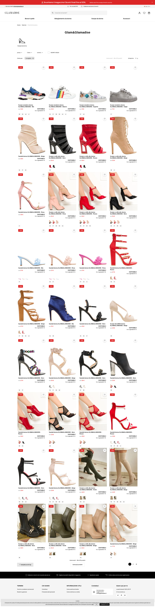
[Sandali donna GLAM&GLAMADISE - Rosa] (20, 278)
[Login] (139, 13)
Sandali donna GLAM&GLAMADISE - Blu (30, 268)
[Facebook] (118, 595)
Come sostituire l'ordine (73, 589)
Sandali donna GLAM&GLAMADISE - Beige (31, 156)
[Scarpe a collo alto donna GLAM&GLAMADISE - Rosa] (57, 222)
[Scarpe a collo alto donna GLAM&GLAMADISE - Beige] (81, 498)
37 (53, 114)
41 (28, 114)
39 (22, 114)
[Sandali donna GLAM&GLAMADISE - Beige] (111, 278)
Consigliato (29, 58)
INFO (93, 604)
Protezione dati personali (48, 592)
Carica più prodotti (77, 564)
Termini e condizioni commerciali (25, 589)
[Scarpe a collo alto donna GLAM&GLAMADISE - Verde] (84, 498)
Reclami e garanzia (22, 592)
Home (18, 25)
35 (80, 336)
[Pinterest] (121, 595)
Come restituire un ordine (73, 592)
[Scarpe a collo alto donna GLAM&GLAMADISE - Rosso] (50, 166)
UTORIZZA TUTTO (104, 604)
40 (25, 114)
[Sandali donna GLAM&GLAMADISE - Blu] (27, 278)
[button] (152, 2)
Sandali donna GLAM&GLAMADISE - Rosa (31, 212)
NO (96, 604)
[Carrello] (149, 13)
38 (19, 114)
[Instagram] (125, 595)
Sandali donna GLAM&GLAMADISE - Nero (92, 324)
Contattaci (45, 589)
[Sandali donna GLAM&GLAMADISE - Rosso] (115, 278)
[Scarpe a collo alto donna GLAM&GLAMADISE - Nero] (54, 166)
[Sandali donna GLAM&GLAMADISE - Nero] (50, 386)
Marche (24, 25)
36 (50, 114)
